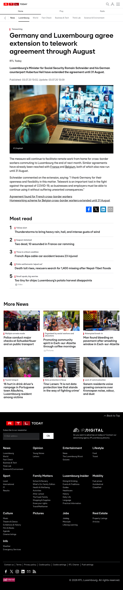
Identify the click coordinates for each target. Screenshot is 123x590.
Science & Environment (94, 18)
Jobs (66, 513)
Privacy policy (30, 565)
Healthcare (67, 491)
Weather (6, 546)
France (55, 167)
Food (95, 453)
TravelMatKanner (40, 507)
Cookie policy (44, 565)
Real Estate (100, 513)
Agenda (6, 531)
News (12, 18)
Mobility (98, 476)
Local (5, 481)
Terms (18, 565)
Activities (37, 491)
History (66, 494)
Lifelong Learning (70, 525)
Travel (95, 457)
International (8, 484)
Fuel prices (97, 481)
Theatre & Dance (10, 522)
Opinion (38, 448)
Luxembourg (23, 18)
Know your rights (40, 503)
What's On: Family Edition (44, 484)
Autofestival (98, 484)
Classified (97, 488)
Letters (36, 457)
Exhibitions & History (12, 525)
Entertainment (72, 448)
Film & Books (8, 528)
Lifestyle (98, 448)
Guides (66, 488)
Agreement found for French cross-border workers (41, 196)
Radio (102, 11)
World (35, 18)
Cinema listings (9, 534)
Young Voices (38, 453)
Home (20, 11)
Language (67, 500)
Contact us (9, 565)
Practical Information (72, 503)
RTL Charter (74, 565)
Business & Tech (62, 18)
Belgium (70, 167)
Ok (48, 435)
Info (5, 541)
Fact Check (46, 18)
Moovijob (66, 522)
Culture (8, 513)
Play (61, 11)
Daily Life (67, 497)
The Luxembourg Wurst (73, 457)
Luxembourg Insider (76, 476)
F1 (4, 488)
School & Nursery (40, 481)
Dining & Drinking (70, 481)
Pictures (38, 513)
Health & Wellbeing (41, 488)
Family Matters (43, 476)
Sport (6, 476)
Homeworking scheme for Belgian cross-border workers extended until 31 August (60, 200)
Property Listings (100, 519)
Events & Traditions (71, 484)
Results (6, 491)
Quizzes (66, 460)
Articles (96, 522)
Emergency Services (12, 550)
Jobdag (66, 519)
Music (5, 519)
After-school (38, 494)
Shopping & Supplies (41, 500)
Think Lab (76, 18)
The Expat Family (40, 497)
